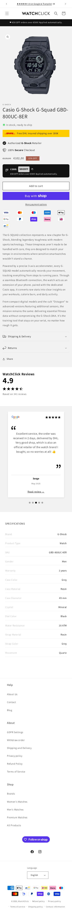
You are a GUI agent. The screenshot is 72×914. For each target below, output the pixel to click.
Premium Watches (17, 817)
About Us (12, 694)
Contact (11, 702)
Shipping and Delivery (19, 748)
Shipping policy (35, 906)
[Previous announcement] (6, 4)
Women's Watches (17, 801)
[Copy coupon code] (32, 169)
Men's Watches (15, 809)
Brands (11, 793)
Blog (9, 710)
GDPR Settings (15, 732)
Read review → (36, 491)
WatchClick (23, 901)
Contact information (55, 906)
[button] (7, 13)
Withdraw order (16, 740)
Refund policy (38, 901)
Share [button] (10, 358)
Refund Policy (15, 763)
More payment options (36, 204)
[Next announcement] (65, 4)
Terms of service (17, 906)
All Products (14, 825)
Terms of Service (16, 771)
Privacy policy (14, 755)
